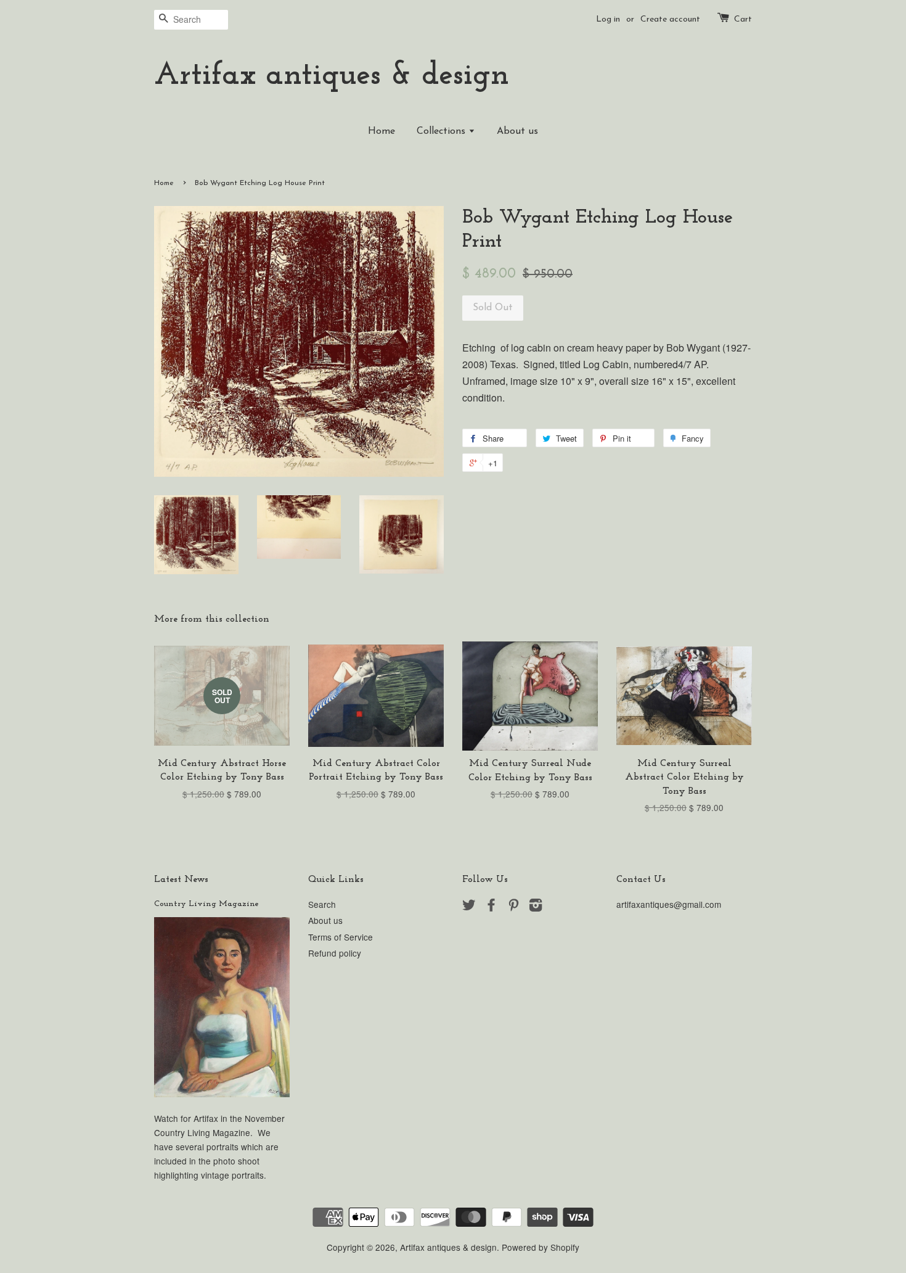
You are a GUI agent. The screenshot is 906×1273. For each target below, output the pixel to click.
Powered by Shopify (540, 1247)
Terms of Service (340, 937)
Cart (743, 19)
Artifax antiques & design (331, 76)
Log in (608, 19)
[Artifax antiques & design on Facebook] (491, 906)
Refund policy (334, 953)
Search (322, 904)
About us (517, 131)
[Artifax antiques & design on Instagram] (535, 906)
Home (381, 131)
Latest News (181, 879)
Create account (670, 19)
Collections (442, 131)
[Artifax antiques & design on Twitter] (469, 906)
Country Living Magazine (206, 904)
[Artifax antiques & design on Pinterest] (513, 906)
